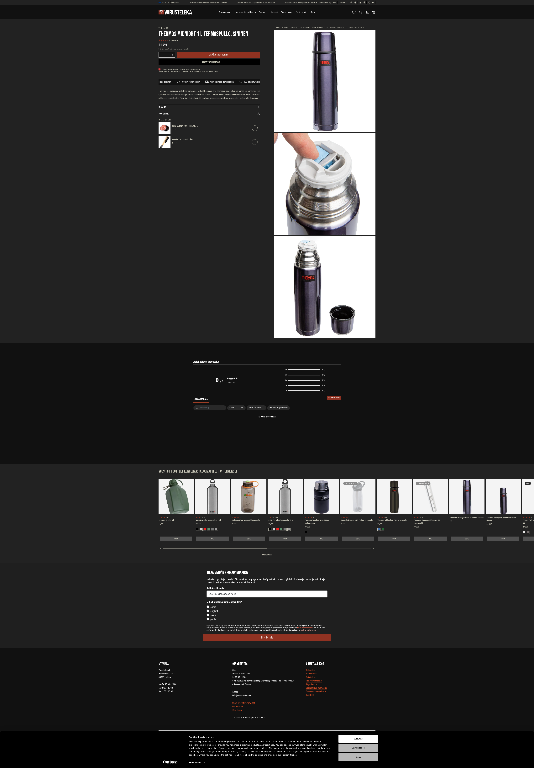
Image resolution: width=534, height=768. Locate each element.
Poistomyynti (301, 12)
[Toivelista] (354, 12)
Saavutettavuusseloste (316, 691)
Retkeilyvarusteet (291, 27)
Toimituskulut (172, 49)
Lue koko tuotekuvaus (248, 98)
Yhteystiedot (343, 2)
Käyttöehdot (311, 684)
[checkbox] (278, 407)
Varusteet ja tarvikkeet (245, 12)
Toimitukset (311, 677)
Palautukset (311, 670)
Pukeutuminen (224, 12)
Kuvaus (162, 107)
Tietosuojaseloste (314, 680)
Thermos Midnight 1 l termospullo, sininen (467, 517)
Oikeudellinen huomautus (316, 688)
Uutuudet (274, 12)
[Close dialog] (527, 685)
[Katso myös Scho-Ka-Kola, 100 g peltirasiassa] (164, 128)
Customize (357, 748)
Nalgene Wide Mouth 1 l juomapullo (246, 520)
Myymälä (314, 2)
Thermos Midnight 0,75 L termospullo (392, 520)
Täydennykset (286, 12)
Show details (195, 762)
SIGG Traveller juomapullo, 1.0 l (208, 520)
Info (311, 12)
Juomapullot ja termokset (314, 27)
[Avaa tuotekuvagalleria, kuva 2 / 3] (324, 184)
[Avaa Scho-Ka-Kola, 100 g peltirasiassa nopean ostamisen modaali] (255, 128)
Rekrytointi (237, 710)
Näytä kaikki (267, 555)
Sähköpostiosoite (215, 588)
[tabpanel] (267, 426)
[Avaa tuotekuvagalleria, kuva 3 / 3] (324, 287)
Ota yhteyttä (237, 706)
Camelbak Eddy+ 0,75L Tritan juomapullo (357, 520)
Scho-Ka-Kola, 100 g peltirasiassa (185, 126)
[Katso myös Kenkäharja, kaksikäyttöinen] (164, 142)
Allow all (358, 739)
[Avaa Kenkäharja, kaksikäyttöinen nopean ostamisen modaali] (255, 142)
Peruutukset (311, 673)
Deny (358, 757)
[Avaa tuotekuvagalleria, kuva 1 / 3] (324, 81)
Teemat (262, 12)
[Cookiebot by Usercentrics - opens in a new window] (170, 762)
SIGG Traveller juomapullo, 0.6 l (281, 520)
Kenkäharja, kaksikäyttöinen (183, 139)
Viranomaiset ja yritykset (327, 2)
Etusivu (277, 27)
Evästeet (310, 695)
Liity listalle (267, 637)
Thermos (164, 28)
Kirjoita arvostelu (334, 398)
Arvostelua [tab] (201, 399)
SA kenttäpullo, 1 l (166, 520)
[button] (305, 370)
